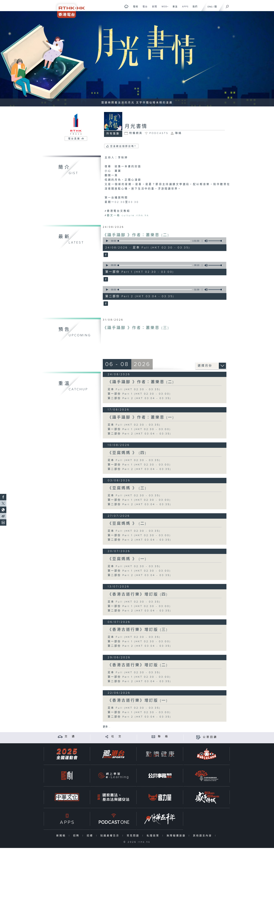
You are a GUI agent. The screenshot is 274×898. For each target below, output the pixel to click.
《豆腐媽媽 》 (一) (127, 559)
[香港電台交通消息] (60, 736)
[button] (107, 241)
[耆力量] (160, 797)
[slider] (215, 241)
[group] (205, 241)
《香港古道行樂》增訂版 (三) (138, 629)
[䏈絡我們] (153, 736)
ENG (210, 6)
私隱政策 (154, 835)
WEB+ (164, 8)
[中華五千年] (160, 819)
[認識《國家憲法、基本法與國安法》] (113, 797)
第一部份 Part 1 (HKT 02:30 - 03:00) (139, 393)
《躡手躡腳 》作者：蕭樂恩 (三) (136, 328)
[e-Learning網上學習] (113, 775)
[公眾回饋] (198, 737)
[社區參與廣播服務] (207, 775)
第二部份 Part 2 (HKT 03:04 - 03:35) (139, 398)
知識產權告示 (110, 835)
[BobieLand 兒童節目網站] (207, 754)
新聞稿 (61, 835)
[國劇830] (67, 775)
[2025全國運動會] (67, 754)
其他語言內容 (203, 835)
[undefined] (126, 6)
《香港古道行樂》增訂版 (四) (138, 594)
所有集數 (113, 133)
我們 (194, 8)
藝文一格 (113, 215)
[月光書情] (105, 255)
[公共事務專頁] (160, 775)
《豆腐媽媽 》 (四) (127, 453)
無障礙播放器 (177, 835)
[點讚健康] (160, 754)
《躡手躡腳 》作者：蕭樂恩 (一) (141, 417)
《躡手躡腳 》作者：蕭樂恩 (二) (136, 235)
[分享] (107, 736)
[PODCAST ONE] (113, 819)
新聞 (153, 8)
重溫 (174, 8)
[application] (163, 240)
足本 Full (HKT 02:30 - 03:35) (134, 389)
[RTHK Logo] (68, 9)
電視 (134, 8)
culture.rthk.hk (135, 215)
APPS (184, 8)
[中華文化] (67, 797)
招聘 (77, 835)
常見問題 (134, 835)
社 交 (116, 736)
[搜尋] (227, 5)
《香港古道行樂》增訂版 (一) (138, 700)
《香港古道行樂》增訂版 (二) (138, 665)
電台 (144, 8)
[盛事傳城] (207, 797)
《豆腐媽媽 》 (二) (127, 523)
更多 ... (106, 726)
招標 (91, 835)
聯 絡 (163, 736)
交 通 (70, 736)
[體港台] (113, 754)
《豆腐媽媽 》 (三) (127, 488)
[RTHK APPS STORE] (67, 819)
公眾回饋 (210, 737)
